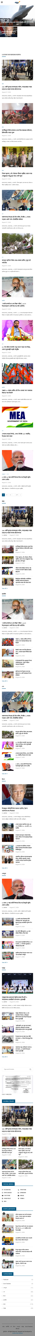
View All (4, 588)
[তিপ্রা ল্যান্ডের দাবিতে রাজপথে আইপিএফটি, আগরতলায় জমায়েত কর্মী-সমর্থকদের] (8, 1253)
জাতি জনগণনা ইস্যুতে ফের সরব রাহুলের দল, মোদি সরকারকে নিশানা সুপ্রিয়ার (23, 673)
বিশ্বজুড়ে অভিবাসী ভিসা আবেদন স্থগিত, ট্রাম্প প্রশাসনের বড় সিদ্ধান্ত (15, 809)
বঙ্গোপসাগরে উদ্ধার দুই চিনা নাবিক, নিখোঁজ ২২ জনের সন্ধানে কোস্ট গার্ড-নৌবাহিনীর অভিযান (9, 44)
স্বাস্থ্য (18, 1308)
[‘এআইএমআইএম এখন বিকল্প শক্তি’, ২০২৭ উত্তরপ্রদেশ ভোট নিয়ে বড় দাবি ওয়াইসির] (17, 287)
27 (17, 495)
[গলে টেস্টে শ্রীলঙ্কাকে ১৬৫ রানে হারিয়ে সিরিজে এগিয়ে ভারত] (8, 934)
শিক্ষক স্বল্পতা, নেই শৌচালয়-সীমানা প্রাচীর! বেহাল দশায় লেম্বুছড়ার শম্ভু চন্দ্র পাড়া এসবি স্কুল (17, 174)
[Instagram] (13, 1320)
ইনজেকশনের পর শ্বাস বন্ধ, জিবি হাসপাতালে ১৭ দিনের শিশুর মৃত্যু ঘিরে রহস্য (24, 1038)
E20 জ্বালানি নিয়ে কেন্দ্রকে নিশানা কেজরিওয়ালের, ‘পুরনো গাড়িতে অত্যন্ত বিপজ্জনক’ (24, 662)
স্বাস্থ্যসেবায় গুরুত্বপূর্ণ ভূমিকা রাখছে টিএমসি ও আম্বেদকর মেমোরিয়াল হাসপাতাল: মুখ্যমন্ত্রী (14, 998)
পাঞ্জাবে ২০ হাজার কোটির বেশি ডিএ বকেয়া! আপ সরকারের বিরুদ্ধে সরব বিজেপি (23, 641)
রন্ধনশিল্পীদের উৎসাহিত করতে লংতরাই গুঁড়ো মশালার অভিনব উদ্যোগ (24, 1239)
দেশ (18, 1292)
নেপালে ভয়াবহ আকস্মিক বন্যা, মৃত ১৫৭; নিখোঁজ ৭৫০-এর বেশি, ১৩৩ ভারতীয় (24, 826)
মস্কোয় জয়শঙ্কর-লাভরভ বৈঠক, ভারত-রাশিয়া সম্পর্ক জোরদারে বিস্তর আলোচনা (24, 837)
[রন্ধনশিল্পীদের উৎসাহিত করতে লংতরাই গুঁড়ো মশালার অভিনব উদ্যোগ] (8, 1241)
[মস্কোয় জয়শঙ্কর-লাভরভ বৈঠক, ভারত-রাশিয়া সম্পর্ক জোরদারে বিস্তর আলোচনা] (8, 838)
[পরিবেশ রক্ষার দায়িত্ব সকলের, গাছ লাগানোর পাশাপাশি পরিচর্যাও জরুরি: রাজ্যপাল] (8, 571)
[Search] (33, 2)
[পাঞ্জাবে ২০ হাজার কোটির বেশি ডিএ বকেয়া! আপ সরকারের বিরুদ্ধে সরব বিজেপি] (17, 373)
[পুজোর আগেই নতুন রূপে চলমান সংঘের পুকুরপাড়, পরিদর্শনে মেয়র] (8, 1264)
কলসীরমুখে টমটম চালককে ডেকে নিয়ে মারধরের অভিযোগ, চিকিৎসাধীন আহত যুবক (9, 33)
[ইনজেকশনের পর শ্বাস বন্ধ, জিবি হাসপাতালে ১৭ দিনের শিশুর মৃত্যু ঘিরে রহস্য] (8, 1039)
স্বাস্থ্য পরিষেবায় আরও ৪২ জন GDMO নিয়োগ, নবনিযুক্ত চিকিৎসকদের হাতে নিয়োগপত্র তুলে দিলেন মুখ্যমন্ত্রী (23, 1016)
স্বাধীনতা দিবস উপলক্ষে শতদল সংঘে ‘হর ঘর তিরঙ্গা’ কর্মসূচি (24, 954)
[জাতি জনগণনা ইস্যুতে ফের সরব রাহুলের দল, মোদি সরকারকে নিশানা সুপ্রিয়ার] (8, 674)
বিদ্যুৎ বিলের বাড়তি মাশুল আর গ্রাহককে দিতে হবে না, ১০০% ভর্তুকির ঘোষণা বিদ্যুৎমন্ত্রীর (24, 1228)
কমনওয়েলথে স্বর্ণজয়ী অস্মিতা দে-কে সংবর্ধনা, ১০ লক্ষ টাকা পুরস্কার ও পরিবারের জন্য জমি (24, 944)
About (17, 1328)
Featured (18, 1279)
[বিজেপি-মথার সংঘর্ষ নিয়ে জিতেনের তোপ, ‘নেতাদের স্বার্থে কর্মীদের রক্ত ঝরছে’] (8, 653)
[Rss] (26, 1320)
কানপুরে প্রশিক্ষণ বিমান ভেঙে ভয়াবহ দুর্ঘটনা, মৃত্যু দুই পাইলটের (26, 45)
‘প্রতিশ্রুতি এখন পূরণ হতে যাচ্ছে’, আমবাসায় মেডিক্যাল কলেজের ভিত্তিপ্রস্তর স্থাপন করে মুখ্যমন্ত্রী (24, 1027)
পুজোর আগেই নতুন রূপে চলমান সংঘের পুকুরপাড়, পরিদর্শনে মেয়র (24, 1262)
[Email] (21, 1320)
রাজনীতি (18, 1300)
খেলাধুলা (18, 1287)
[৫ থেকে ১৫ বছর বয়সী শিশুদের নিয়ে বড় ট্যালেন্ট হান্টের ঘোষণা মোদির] (17, 460)
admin (5, 535)
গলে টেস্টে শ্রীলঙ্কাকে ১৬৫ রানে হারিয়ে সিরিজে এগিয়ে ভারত (23, 932)
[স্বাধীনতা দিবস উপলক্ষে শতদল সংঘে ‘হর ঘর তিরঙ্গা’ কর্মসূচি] (8, 956)
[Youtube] (18, 1320)
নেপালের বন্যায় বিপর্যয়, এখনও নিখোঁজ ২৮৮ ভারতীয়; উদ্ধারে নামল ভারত (24, 754)
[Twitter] (10, 1320)
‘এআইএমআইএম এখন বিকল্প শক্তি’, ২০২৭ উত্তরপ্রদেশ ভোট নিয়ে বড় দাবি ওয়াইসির (14, 305)
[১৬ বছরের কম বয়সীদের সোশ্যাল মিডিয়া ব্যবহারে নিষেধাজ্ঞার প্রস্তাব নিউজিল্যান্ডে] (8, 849)
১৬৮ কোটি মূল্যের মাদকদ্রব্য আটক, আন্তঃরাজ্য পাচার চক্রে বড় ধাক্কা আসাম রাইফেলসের (17, 23)
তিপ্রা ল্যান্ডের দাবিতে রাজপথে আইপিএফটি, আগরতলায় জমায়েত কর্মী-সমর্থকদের (24, 1251)
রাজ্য (18, 1304)
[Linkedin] (16, 1320)
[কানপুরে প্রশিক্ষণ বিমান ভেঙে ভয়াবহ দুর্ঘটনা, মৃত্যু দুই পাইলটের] (26, 42)
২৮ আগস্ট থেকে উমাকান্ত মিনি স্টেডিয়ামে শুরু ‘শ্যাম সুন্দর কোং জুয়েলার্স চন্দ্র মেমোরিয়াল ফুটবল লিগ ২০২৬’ (24, 921)
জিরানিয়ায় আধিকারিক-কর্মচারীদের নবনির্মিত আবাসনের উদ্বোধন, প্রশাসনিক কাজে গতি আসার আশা (23, 580)
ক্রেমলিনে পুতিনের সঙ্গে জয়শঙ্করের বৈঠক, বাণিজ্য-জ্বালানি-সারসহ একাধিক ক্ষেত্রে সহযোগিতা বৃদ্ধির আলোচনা (24, 859)
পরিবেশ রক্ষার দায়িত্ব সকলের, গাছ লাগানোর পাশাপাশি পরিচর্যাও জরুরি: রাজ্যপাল (23, 570)
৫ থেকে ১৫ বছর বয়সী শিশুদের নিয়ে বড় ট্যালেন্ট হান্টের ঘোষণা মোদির (24, 765)
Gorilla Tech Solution (17, 1333)
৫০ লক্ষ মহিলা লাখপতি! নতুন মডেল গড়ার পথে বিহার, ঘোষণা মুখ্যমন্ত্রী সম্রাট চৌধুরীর (16, 348)
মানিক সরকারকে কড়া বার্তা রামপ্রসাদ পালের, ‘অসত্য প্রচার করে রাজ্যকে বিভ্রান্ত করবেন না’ (23, 1216)
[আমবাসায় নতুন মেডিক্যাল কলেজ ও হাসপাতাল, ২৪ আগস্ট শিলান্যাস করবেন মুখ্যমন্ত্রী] (8, 1050)
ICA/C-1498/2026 (6, 1094)
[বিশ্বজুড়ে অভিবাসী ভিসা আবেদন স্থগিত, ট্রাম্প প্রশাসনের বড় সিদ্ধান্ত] (17, 794)
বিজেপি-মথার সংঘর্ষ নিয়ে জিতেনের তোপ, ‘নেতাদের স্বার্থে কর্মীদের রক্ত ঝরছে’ (24, 651)
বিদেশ (18, 1296)
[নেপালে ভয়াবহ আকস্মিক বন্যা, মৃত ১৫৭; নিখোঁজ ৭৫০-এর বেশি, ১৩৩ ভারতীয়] (8, 827)
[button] (2, 26)
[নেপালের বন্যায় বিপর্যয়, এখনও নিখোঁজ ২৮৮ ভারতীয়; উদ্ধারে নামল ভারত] (17, 417)
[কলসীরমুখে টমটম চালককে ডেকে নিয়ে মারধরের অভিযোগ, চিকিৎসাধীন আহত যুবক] (17, 113)
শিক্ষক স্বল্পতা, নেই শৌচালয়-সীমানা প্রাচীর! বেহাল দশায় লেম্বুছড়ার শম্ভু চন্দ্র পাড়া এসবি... (26, 33)
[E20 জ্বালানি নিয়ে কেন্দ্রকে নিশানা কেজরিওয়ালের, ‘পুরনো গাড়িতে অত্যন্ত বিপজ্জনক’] (8, 663)
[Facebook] (8, 1320)
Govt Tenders (18, 1283)
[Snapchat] (24, 1320)
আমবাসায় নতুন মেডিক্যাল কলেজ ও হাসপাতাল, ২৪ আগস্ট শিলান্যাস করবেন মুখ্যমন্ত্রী (24, 1049)
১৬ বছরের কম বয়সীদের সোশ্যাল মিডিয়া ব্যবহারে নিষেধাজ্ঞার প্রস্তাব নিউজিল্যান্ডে (24, 848)
